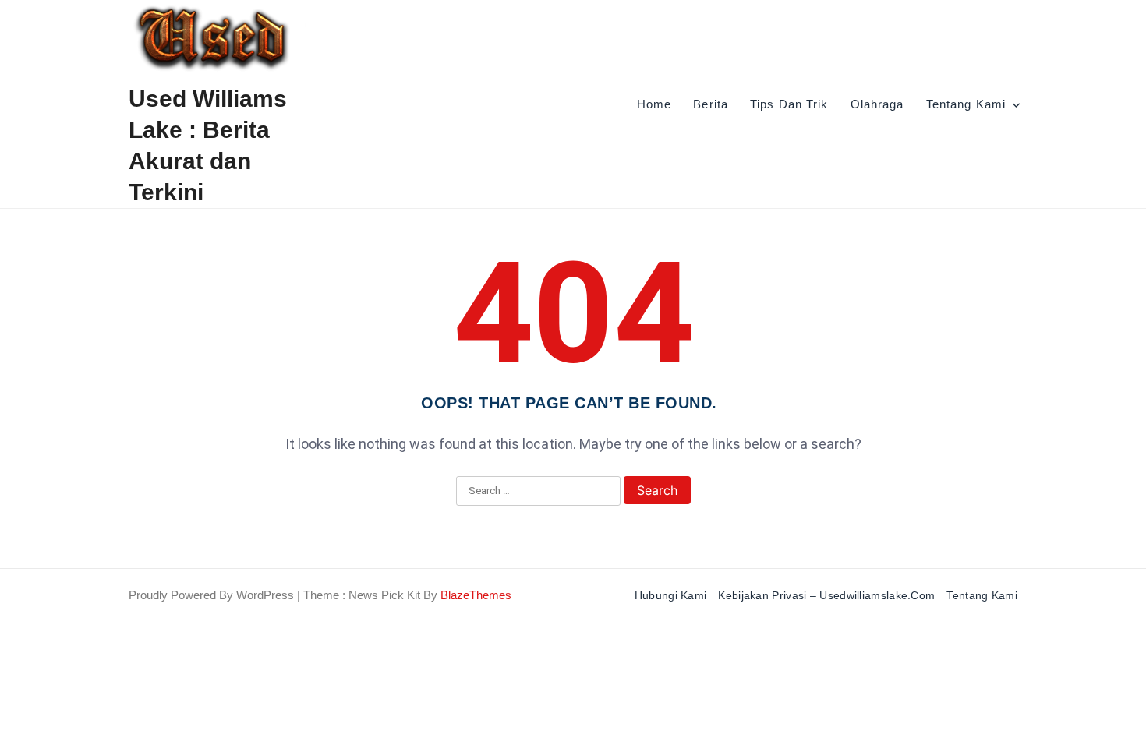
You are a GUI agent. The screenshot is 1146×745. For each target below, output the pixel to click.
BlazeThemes (475, 595)
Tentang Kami (966, 104)
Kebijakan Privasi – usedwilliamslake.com (826, 595)
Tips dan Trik (789, 104)
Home (654, 104)
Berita (710, 104)
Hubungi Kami (671, 595)
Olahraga (877, 104)
